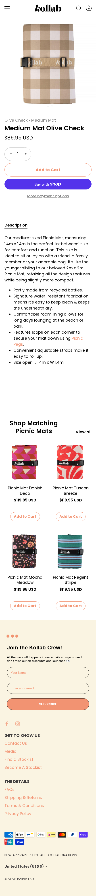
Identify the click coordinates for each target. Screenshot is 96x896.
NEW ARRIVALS (15, 855)
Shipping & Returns (23, 797)
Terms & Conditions (24, 805)
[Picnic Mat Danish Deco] (25, 462)
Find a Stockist (18, 759)
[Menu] (7, 8)
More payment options (48, 196)
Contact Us (15, 743)
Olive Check (16, 120)
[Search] (79, 9)
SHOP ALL (37, 855)
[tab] (18, 225)
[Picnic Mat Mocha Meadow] (25, 551)
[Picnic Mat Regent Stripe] (70, 551)
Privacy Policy (17, 813)
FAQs (9, 789)
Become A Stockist (23, 767)
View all (84, 432)
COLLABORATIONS (62, 855)
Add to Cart (48, 170)
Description (15, 225)
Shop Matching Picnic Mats (34, 427)
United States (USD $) (24, 866)
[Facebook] (6, 723)
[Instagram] (17, 723)
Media (10, 751)
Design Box (62, 879)
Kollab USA (26, 879)
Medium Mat (43, 120)
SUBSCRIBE (48, 704)
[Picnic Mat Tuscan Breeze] (70, 462)
